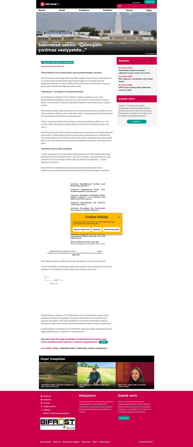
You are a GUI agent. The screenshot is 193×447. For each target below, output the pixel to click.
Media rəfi (56, 442)
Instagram (47, 400)
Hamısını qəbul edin (82, 229)
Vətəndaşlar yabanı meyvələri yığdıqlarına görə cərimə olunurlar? (134, 71)
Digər (149, 10)
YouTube (46, 403)
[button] (154, 10)
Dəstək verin (150, 2)
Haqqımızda (85, 442)
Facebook (47, 396)
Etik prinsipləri (45, 442)
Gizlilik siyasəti (104, 442)
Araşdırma (84, 10)
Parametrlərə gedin (111, 229)
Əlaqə (94, 442)
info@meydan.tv (49, 406)
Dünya (129, 10)
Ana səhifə (46, 348)
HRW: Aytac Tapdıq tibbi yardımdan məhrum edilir (135, 88)
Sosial (62, 10)
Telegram (47, 410)
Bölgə (55, 348)
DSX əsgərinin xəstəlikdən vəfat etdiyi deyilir (136, 80)
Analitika (107, 10)
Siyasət (41, 10)
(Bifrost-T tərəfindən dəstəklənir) (56, 413)
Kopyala (103, 342)
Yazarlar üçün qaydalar (70, 442)
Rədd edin (97, 229)
